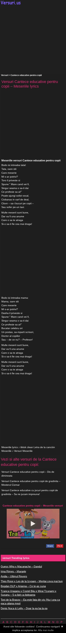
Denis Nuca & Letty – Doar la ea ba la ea (24, 608)
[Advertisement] (33, 39)
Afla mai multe (46, 630)
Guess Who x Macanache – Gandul (21, 566)
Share (50, 546)
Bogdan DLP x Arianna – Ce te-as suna (23, 586)
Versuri (4, 75)
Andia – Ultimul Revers (14, 576)
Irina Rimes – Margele (13, 571)
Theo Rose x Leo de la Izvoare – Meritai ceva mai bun (32, 581)
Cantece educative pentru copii (26, 75)
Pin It (59, 546)
